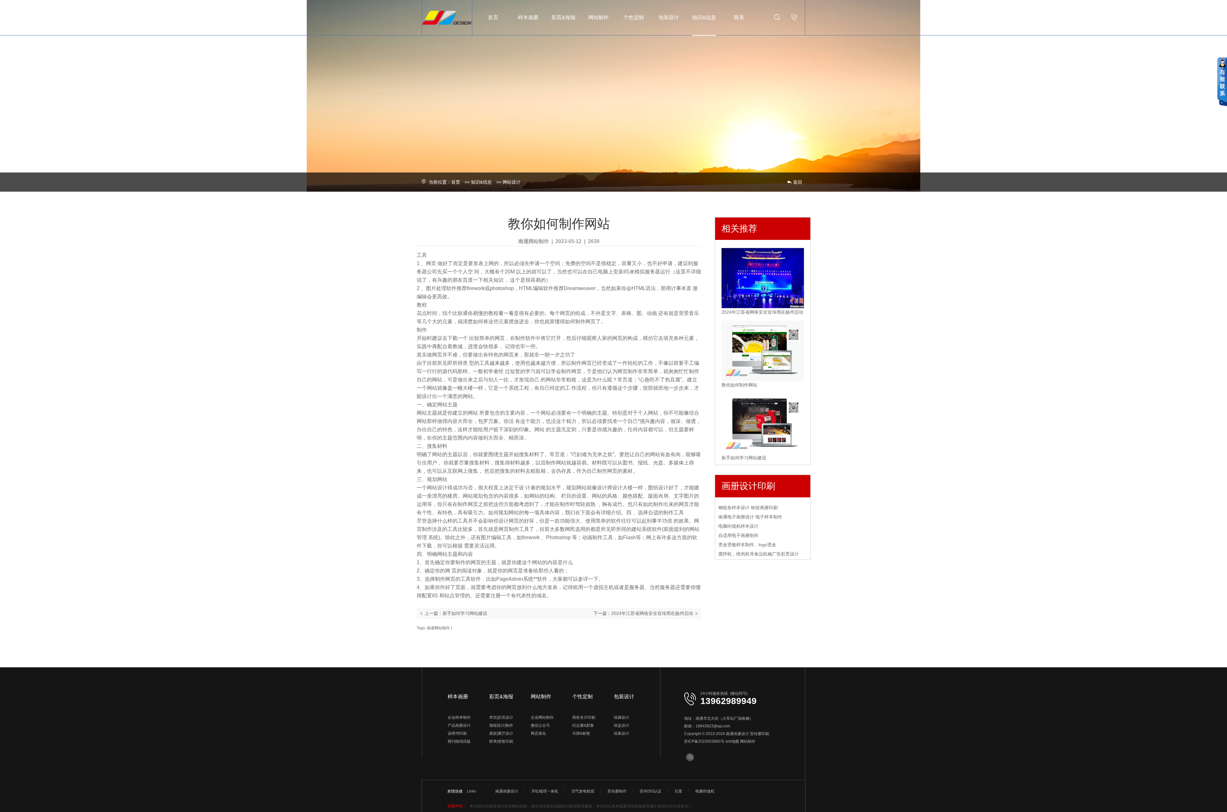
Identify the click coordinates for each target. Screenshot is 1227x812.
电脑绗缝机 (704, 791)
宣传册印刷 (759, 734)
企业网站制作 (542, 717)
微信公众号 (540, 725)
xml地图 (732, 741)
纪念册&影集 (583, 725)
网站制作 (598, 17)
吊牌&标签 (581, 733)
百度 (678, 791)
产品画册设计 (459, 725)
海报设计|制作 (501, 725)
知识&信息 (704, 17)
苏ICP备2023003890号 (704, 741)
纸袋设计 (621, 717)
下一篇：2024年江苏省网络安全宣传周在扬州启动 (643, 613)
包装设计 (669, 17)
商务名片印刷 (583, 717)
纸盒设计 (621, 725)
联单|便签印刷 (501, 741)
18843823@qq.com (713, 726)
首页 (493, 17)
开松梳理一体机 (544, 791)
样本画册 (528, 17)
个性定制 (633, 17)
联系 (739, 17)
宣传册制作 (617, 791)
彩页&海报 (563, 17)
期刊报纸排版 (459, 741)
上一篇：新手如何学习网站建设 (456, 613)
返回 (797, 182)
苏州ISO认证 (650, 791)
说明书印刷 (457, 733)
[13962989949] (794, 17)
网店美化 (538, 733)
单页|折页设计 (501, 717)
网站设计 (512, 182)
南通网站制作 (438, 628)
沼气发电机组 (582, 791)
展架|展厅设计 (501, 733)
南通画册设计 (737, 734)
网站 (437, 379)
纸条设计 (621, 733)
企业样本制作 (459, 717)
